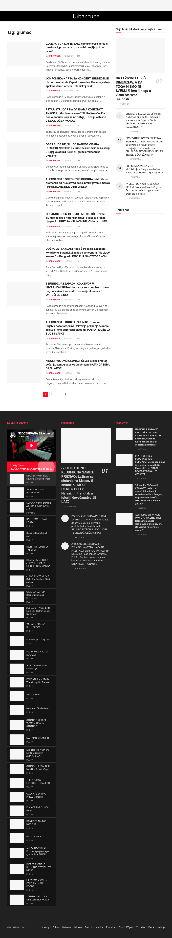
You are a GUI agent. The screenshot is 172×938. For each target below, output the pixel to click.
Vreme (151, 927)
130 (78, 226)
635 (78, 338)
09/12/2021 (68, 191)
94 (78, 90)
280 (78, 191)
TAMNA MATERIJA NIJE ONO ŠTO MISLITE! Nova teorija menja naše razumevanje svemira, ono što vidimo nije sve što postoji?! (149, 522)
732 (78, 373)
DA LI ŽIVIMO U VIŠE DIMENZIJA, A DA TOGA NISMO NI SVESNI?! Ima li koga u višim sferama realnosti (133, 88)
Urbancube (86, 16)
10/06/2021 (68, 299)
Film (121, 927)
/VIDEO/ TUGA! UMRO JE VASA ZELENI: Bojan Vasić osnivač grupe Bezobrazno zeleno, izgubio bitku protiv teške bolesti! (144, 188)
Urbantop (45, 927)
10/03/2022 (68, 160)
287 (78, 125)
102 (78, 299)
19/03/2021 (68, 373)
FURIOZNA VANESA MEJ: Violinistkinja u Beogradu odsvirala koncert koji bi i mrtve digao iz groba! (144, 169)
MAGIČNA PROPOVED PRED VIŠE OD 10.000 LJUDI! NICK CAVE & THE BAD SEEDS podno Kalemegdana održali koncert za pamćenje (148, 437)
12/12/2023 (68, 55)
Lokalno (78, 927)
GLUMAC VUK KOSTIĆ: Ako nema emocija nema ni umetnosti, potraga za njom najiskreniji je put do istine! (77, 47)
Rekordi (88, 927)
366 (78, 160)
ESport (129, 927)
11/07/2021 (68, 261)
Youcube (140, 927)
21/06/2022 (68, 90)
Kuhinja (161, 927)
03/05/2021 (68, 338)
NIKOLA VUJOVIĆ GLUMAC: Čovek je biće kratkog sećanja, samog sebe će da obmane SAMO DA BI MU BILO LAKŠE (78, 364)
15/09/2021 (68, 226)
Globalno (66, 927)
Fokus (56, 927)
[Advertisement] (86, 5)
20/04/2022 (68, 125)
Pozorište (110, 927)
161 (78, 261)
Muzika (99, 927)
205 (78, 56)
